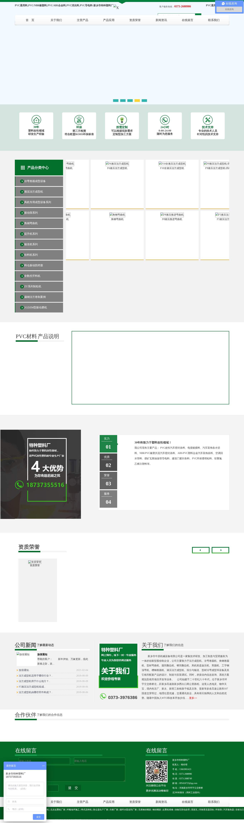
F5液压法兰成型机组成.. (53, 686)
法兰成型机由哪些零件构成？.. (53, 692)
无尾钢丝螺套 (144, 809)
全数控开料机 (32, 275)
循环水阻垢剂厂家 (128, 809)
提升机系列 (31, 233)
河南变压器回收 (206, 809)
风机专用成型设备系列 (37, 202)
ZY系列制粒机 (32, 286)
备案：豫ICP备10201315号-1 (97, 820)
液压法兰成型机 (33, 191)
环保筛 (218, 809)
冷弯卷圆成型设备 (35, 181)
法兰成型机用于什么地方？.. (53, 681)
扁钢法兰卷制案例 (35, 297)
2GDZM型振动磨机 (35, 307)
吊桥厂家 (114, 809)
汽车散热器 (228, 809)
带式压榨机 (86, 809)
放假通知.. (53, 670)
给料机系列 (31, 254)
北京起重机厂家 (57, 809)
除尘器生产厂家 (100, 809)
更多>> (193, 698)
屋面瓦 (194, 809)
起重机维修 (168, 809)
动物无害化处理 (182, 809)
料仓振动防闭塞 (33, 265)
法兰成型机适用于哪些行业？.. (53, 675)
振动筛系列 (31, 212)
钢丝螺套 (157, 809)
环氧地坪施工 (73, 809)
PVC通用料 (212, 5)
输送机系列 (31, 244)
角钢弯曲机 (31, 223)
